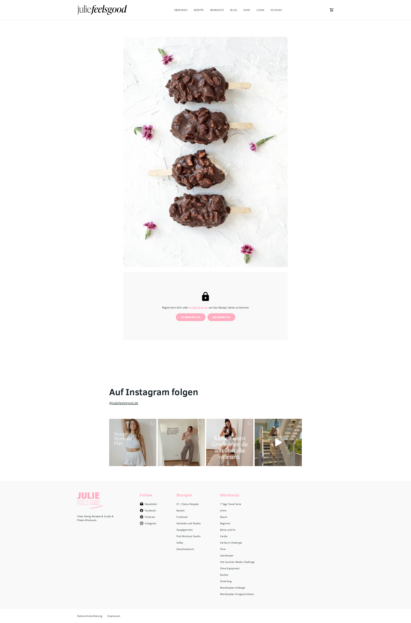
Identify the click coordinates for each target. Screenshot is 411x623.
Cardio (224, 536)
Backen (180, 510)
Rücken (224, 574)
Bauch (223, 516)
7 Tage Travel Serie (230, 504)
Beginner (225, 523)
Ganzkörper (227, 555)
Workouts (217, 10)
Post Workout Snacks (188, 536)
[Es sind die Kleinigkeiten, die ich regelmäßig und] (229, 442)
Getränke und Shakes (188, 523)
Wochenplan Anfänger (233, 587)
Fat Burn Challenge (231, 542)
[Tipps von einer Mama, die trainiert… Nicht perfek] (181, 442)
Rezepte (199, 10)
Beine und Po (228, 529)
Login (260, 10)
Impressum (113, 616)
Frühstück (182, 516)
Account (276, 10)
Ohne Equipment (230, 568)
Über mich (181, 10)
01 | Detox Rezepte (187, 504)
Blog (233, 10)
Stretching (226, 581)
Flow (223, 549)
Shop (246, 10)
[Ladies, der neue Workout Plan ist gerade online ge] (132, 442)
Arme (223, 510)
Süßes (179, 542)
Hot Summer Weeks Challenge (237, 562)
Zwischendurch (185, 549)
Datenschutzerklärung (89, 616)
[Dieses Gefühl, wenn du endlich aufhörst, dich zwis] (278, 442)
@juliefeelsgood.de (123, 403)
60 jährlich (221, 317)
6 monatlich (190, 317)
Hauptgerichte (184, 529)
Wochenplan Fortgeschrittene (237, 594)
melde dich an (198, 307)
